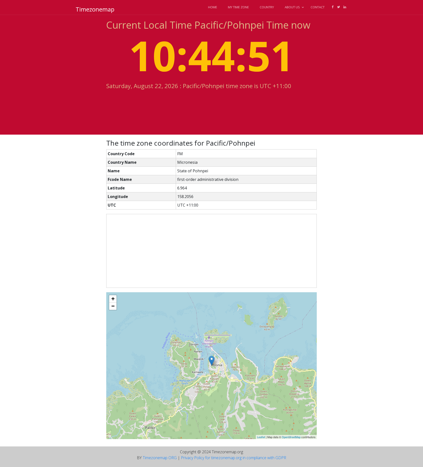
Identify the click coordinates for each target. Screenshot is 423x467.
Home (212, 7)
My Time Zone (238, 7)
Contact (318, 7)
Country (267, 7)
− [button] (113, 306)
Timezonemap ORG (160, 457)
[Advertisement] (211, 251)
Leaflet (261, 437)
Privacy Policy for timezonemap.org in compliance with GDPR (233, 457)
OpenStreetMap (291, 437)
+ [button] (113, 299)
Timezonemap (95, 9)
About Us (292, 7)
